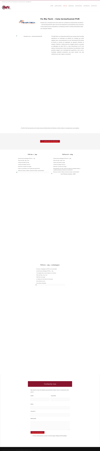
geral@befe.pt (28, 1)
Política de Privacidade (61, 435)
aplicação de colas (58, 46)
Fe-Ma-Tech (55, 36)
